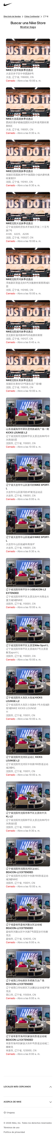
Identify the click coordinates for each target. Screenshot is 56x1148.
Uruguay (11, 1113)
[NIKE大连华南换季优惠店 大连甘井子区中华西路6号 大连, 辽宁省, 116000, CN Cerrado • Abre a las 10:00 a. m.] (28, 38)
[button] (28, 60)
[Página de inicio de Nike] (8, 4)
